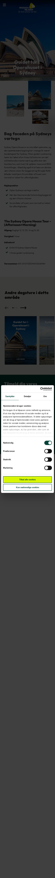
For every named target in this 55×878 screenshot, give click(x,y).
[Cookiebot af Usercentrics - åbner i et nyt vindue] (40, 389)
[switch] (48, 451)
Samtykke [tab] (10, 396)
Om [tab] (45, 396)
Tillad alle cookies (27, 479)
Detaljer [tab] (27, 396)
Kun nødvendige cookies (27, 487)
